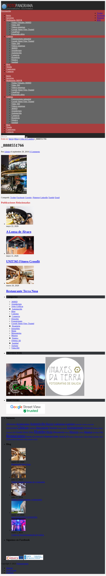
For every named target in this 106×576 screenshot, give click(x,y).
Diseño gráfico (62, 428)
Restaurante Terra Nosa (22, 291)
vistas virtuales (28, 439)
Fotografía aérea (18, 34)
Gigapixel (9, 432)
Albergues (11, 424)
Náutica (14, 60)
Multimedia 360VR (14, 20)
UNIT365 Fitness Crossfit (23, 261)
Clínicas (23, 427)
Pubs (101, 432)
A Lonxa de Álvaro (18, 231)
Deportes (15, 319)
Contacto (10, 71)
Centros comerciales (88, 424)
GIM (14, 432)
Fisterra (96, 428)
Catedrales (78, 424)
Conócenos (10, 69)
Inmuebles (15, 328)
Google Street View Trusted (22, 29)
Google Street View (25, 432)
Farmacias (88, 428)
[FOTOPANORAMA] (17, 9)
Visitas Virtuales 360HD (21, 22)
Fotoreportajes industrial (21, 39)
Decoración (42, 427)
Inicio (8, 15)
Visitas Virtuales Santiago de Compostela (28, 482)
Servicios (10, 18)
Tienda (9, 67)
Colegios (15, 314)
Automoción (16, 53)
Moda (13, 331)
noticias (81, 432)
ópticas (35, 439)
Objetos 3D (16, 341)
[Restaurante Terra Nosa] (20, 283)
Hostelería (15, 57)
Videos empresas (18, 27)
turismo (71, 436)
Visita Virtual (20, 439)
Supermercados (51, 436)
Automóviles (38, 423)
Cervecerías (11, 428)
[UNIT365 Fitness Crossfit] (20, 253)
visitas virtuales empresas (91, 436)
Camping (70, 423)
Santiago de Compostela (35, 436)
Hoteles (40, 431)
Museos (14, 335)
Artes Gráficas (17, 306)
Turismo (14, 346)
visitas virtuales (78, 436)
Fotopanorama (22, 564)
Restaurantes (15, 436)
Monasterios (16, 333)
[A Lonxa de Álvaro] (20, 224)
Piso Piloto (96, 432)
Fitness (101, 428)
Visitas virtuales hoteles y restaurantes (26, 500)
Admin (7, 152)
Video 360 (15, 25)
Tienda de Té (64, 436)
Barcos (50, 423)
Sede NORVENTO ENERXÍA (24, 517)
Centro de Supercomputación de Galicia (27, 535)
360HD (14, 48)
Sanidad (14, 62)
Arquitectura (16, 50)
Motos (67, 432)
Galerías (9, 36)
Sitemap (9, 568)
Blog (8, 64)
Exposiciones (16, 321)
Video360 (15, 348)
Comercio (15, 55)
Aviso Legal (11, 570)
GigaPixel (15, 32)
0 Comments (34, 152)
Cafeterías (59, 423)
